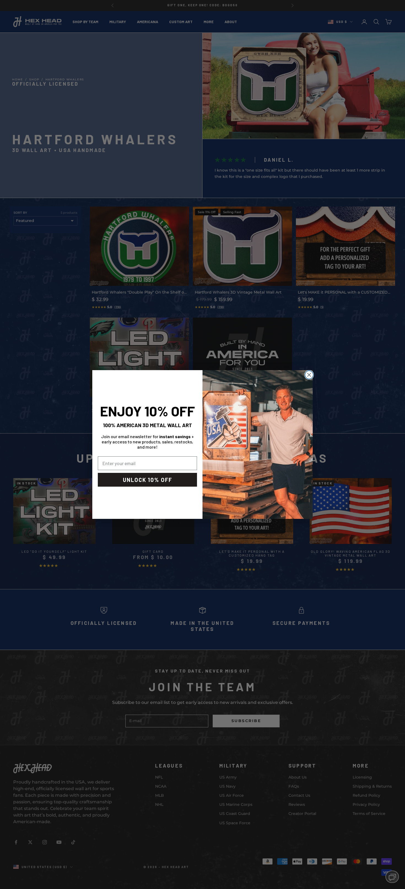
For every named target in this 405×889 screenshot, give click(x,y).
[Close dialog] (309, 375)
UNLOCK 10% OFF (147, 479)
